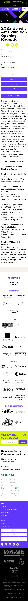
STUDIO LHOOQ (22, 599)
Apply (14, 539)
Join (14, 534)
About (3, 504)
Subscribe (23, 442)
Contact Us (5, 526)
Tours (3, 521)
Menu (25, 9)
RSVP (14, 74)
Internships (5, 518)
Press (3, 523)
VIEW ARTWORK (14, 96)
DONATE (14, 84)
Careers (4, 515)
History (3, 506)
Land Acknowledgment (9, 509)
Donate (14, 530)
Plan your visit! (14, 5)
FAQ (14, 89)
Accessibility (5, 512)
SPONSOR (14, 79)
